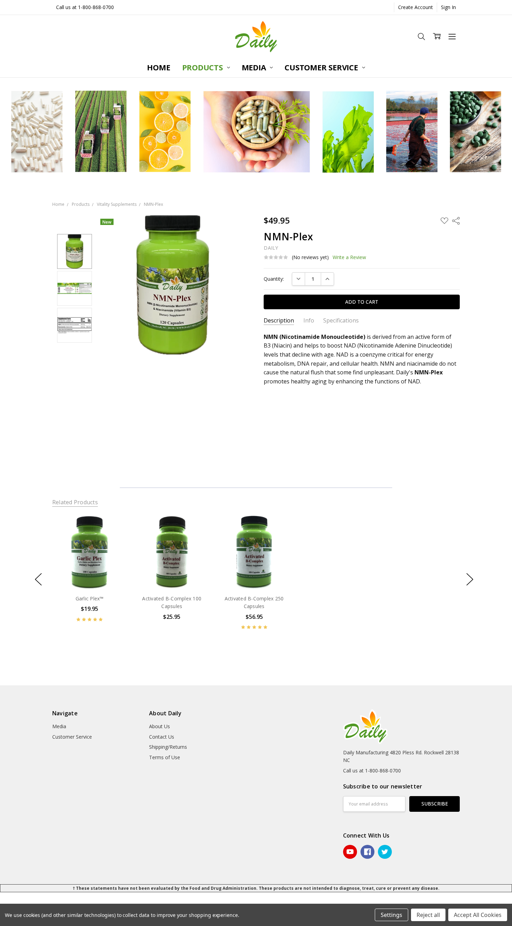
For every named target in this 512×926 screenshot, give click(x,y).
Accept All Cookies (478, 915)
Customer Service (322, 67)
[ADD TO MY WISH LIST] (114, 538)
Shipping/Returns (168, 747)
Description (279, 320)
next (470, 579)
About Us (159, 726)
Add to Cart (89, 574)
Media (255, 67)
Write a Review (349, 257)
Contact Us (161, 736)
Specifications (341, 320)
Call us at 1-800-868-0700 (85, 7)
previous (38, 579)
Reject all (428, 915)
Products (203, 67)
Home (158, 67)
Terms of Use (164, 757)
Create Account (415, 7)
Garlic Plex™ (89, 598)
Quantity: (274, 278)
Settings (391, 915)
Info (308, 320)
